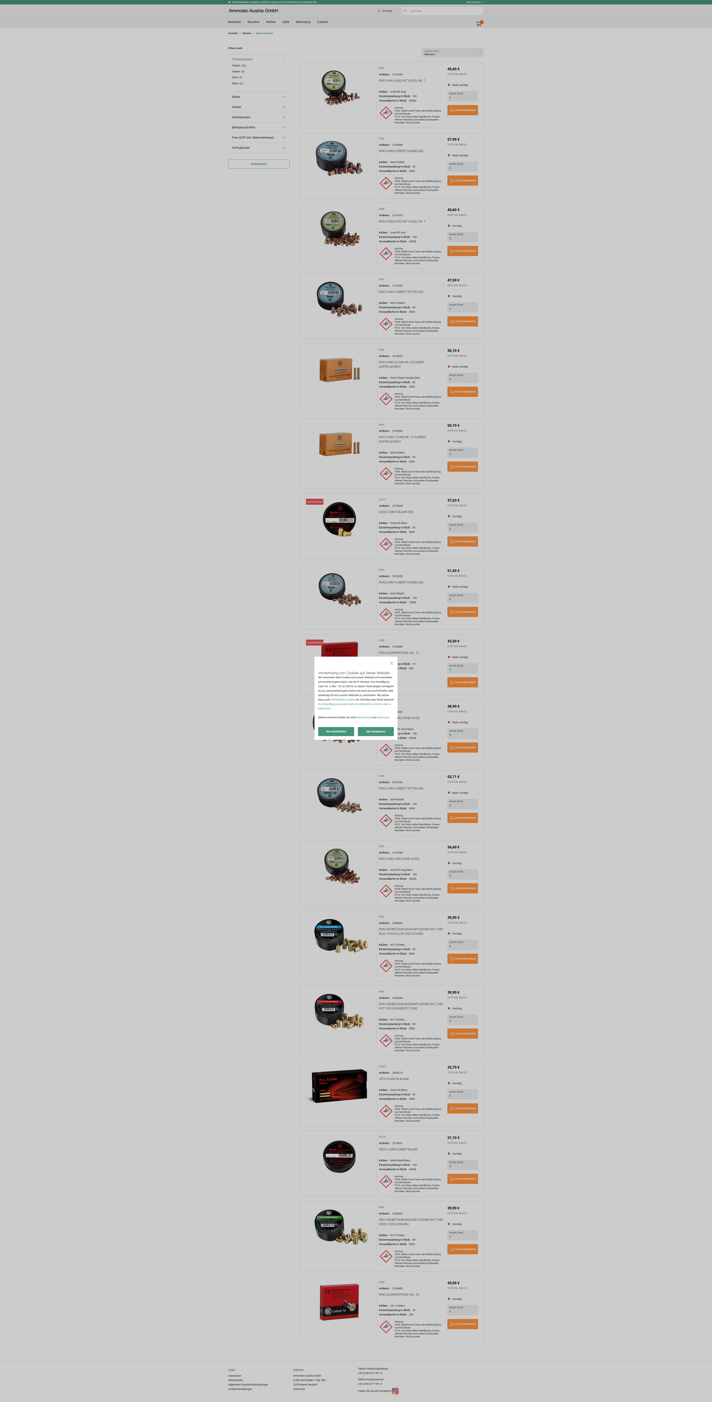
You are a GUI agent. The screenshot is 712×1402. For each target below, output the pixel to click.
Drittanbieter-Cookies (343, 699)
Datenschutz (364, 717)
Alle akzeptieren (375, 731)
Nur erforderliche (336, 731)
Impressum (383, 717)
